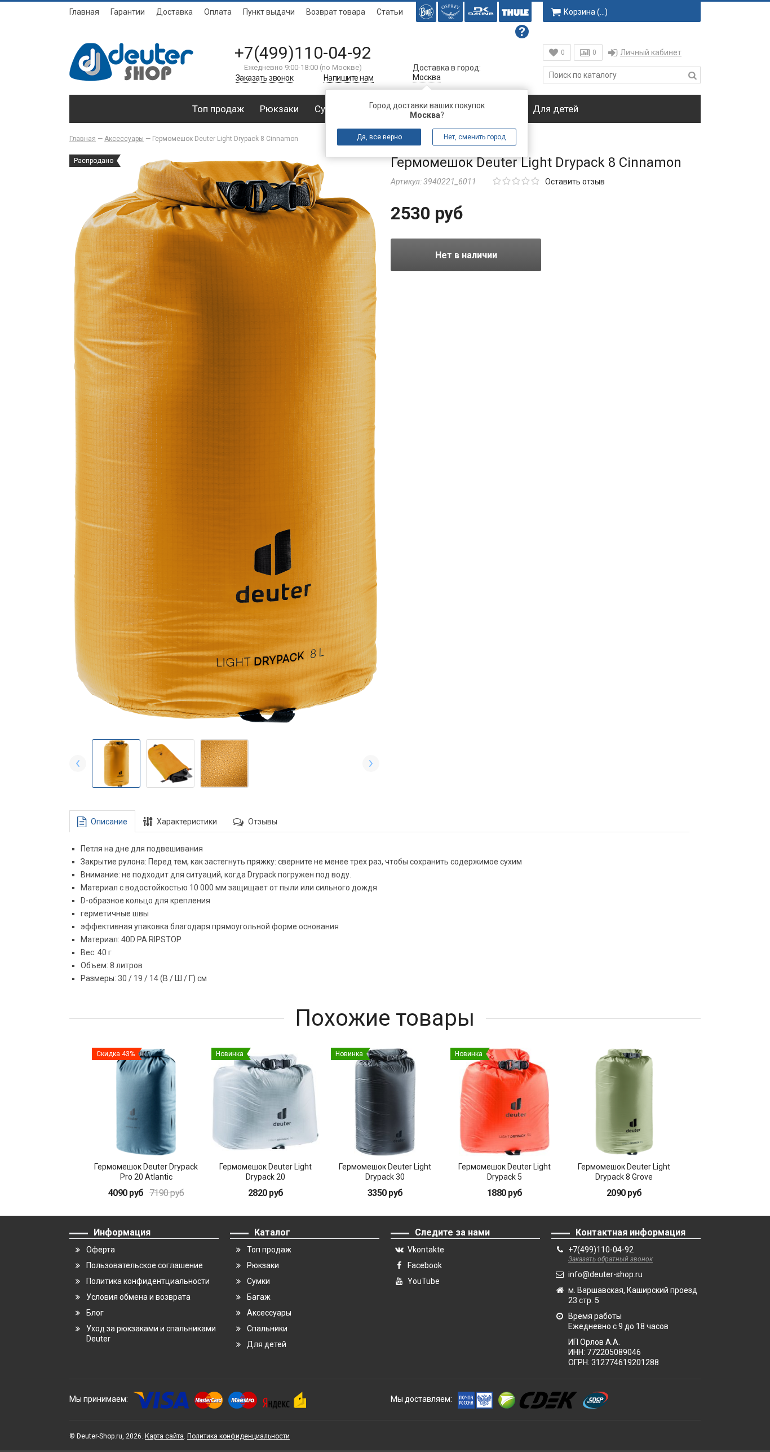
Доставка (174, 11)
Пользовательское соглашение (144, 1265)
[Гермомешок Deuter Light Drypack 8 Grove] (624, 1102)
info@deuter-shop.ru (605, 1274)
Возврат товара (335, 11)
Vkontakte (426, 1249)
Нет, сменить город (475, 137)
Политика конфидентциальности (148, 1281)
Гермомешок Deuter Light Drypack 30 (385, 1171)
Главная (84, 11)
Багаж (259, 1296)
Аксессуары (269, 1312)
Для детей (555, 108)
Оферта (100, 1249)
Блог (95, 1312)
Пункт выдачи (269, 11)
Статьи (390, 11)
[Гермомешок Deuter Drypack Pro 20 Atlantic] (146, 1102)
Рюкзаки (279, 108)
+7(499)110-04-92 (302, 53)
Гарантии (127, 11)
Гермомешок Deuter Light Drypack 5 (504, 1171)
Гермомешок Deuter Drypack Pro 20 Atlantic (146, 1171)
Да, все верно (379, 137)
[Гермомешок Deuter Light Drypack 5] (504, 1102)
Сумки (258, 1281)
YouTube (424, 1281)
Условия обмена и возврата (138, 1296)
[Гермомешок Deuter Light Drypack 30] (385, 1102)
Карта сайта (164, 1436)
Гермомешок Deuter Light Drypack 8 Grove (624, 1171)
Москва (427, 77)
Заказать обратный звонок (610, 1259)
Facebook (425, 1265)
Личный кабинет (651, 52)
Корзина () (586, 11)
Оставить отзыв (575, 181)
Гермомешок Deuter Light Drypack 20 (265, 1171)
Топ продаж (218, 108)
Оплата (218, 11)
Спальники (267, 1328)
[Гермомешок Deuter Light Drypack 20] (265, 1102)
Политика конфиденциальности (238, 1436)
